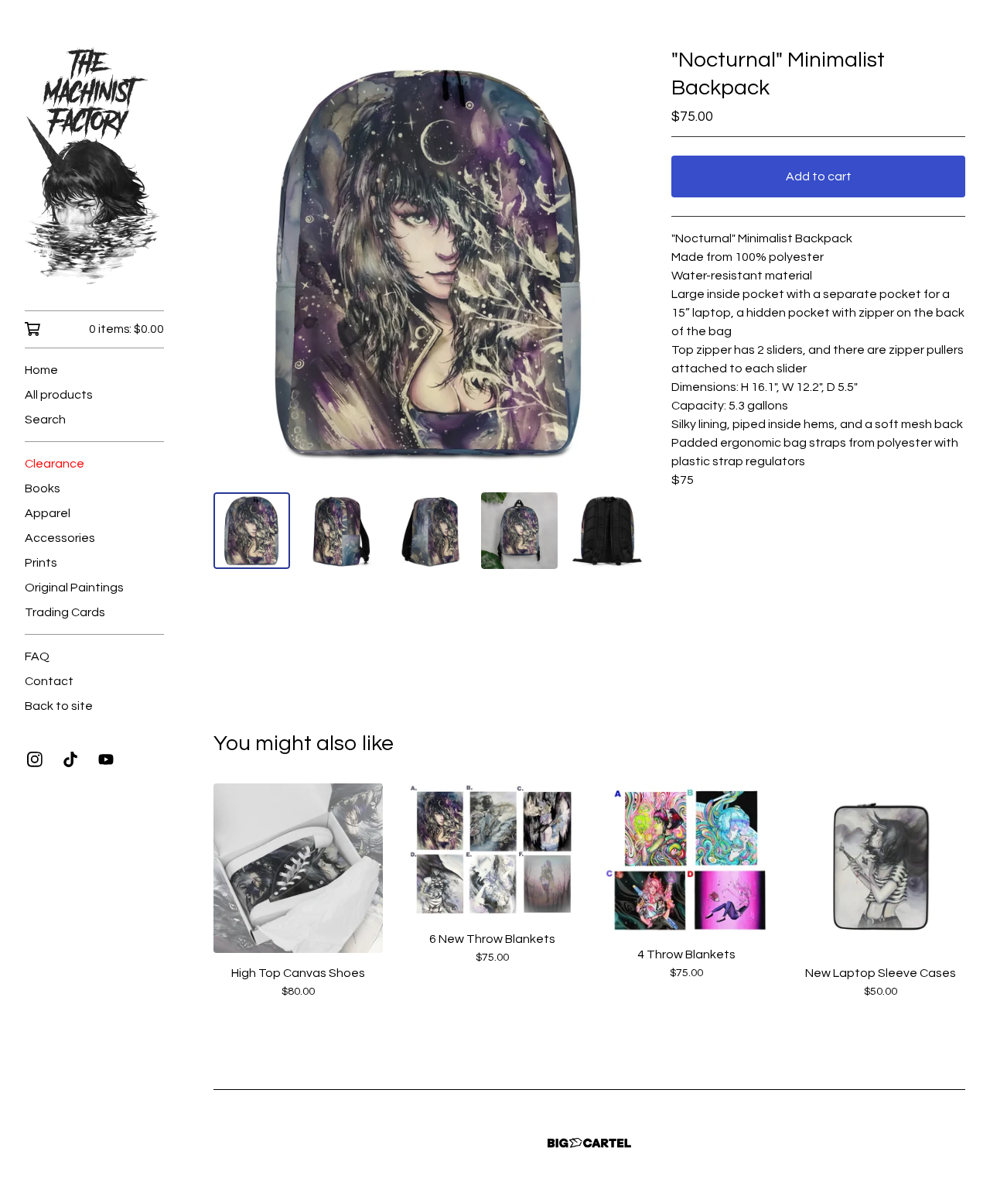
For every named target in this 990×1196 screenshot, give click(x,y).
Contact (49, 681)
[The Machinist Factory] (94, 166)
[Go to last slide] (235, 263)
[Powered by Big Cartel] (589, 1143)
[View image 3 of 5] (429, 530)
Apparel (47, 513)
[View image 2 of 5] (340, 530)
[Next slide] (625, 263)
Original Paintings (74, 587)
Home (41, 370)
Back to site (59, 706)
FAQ (37, 656)
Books (42, 488)
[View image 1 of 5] (251, 530)
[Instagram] (35, 759)
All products (59, 395)
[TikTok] (70, 759)
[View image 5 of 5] (608, 530)
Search (45, 419)
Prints (41, 563)
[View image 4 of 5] (519, 530)
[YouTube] (106, 759)
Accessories (60, 538)
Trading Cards (65, 612)
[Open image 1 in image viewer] (430, 263)
